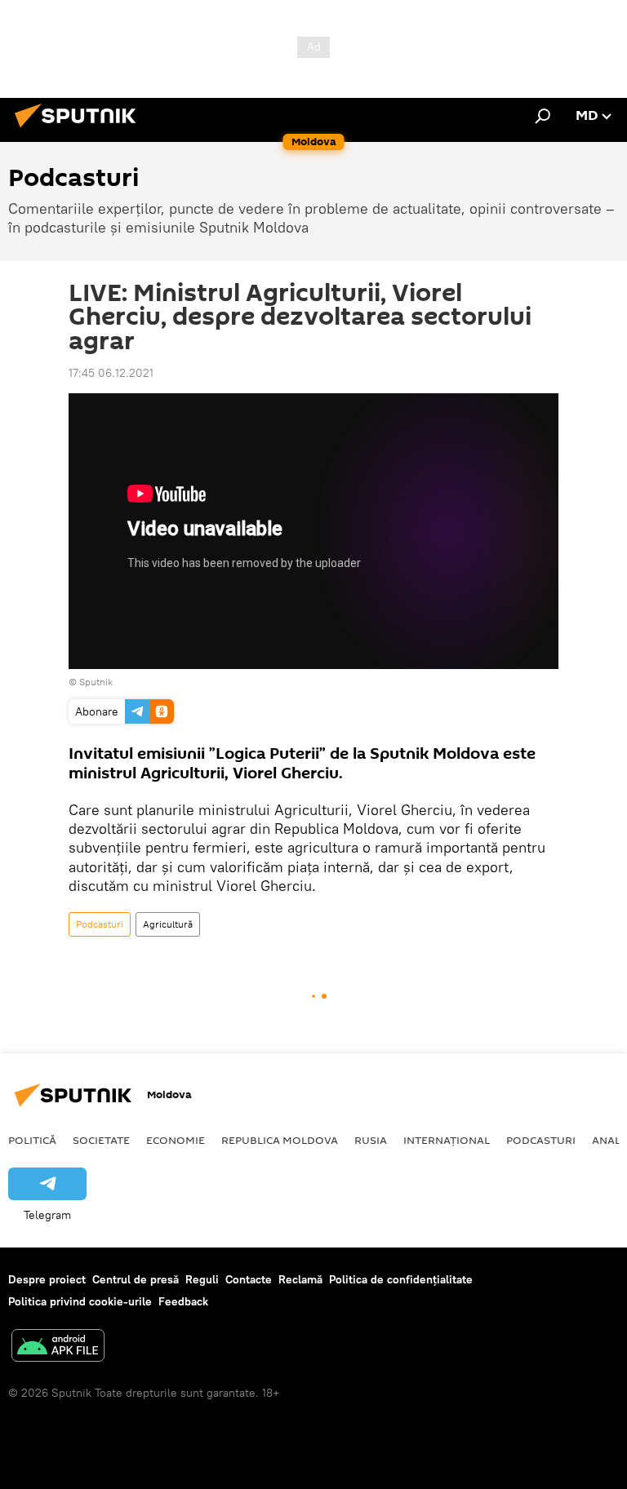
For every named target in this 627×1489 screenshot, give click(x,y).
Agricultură (168, 924)
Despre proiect (47, 1279)
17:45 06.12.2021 (111, 373)
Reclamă (300, 1279)
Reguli (202, 1279)
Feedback (183, 1301)
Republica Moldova (279, 1139)
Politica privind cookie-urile (80, 1301)
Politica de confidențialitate (401, 1279)
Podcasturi (99, 924)
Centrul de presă (135, 1279)
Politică (32, 1139)
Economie (175, 1139)
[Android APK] (57, 1347)
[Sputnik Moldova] (80, 129)
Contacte (248, 1279)
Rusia (370, 1139)
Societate (101, 1139)
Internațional (446, 1139)
